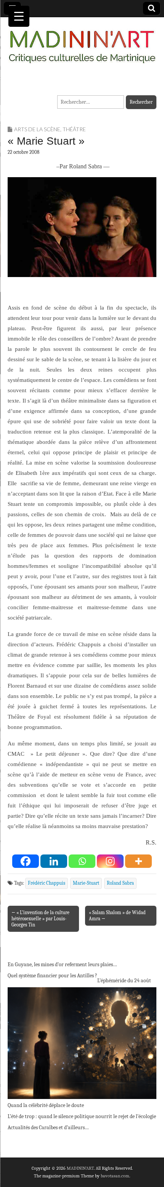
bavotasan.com (115, 1176)
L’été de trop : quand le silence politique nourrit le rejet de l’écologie (82, 1116)
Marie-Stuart (86, 883)
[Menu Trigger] (18, 16)
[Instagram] (110, 861)
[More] (138, 861)
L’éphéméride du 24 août (124, 980)
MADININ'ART (80, 1168)
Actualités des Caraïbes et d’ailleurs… (48, 1127)
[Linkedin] (53, 861)
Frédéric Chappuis (46, 883)
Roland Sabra (120, 883)
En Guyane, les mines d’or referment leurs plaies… (62, 964)
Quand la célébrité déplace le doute (46, 1105)
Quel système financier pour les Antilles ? (52, 975)
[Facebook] (25, 861)
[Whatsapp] (82, 861)
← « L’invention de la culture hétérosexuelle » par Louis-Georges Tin (40, 919)
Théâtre (74, 129)
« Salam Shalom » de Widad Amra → (117, 915)
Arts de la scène (37, 129)
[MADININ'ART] (82, 42)
